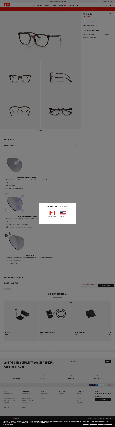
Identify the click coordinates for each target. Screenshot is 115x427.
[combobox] (57, 219)
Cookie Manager (25, 422)
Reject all (90, 424)
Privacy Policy (41, 422)
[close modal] (74, 205)
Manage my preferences (8, 424)
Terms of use (48, 422)
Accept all (104, 424)
